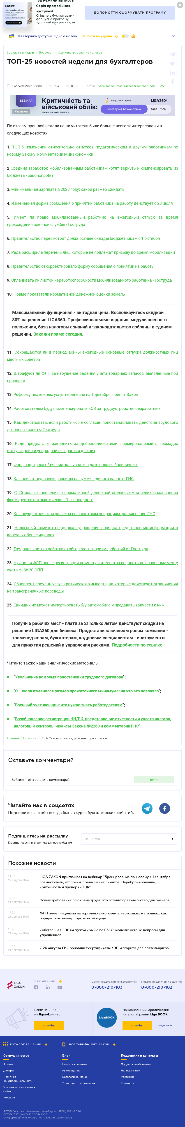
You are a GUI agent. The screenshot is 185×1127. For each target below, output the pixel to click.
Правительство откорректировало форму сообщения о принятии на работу (82, 266)
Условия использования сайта (19, 1089)
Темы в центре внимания (78, 1083)
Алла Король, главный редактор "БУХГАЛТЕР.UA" (131, 86)
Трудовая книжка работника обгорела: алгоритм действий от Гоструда (81, 548)
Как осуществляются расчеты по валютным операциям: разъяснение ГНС (84, 513)
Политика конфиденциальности (17, 1078)
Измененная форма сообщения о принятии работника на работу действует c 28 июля (92, 203)
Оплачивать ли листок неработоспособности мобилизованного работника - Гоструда (91, 280)
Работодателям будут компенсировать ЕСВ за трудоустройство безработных (87, 408)
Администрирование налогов (80, 52)
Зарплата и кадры (20, 52)
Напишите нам (130, 1070)
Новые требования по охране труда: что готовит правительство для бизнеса (104, 900)
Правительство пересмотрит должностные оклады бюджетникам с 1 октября (85, 238)
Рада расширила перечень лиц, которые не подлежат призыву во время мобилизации (93, 252)
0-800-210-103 (106, 987)
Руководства (71, 1070)
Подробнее (164, 1025)
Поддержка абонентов (136, 1064)
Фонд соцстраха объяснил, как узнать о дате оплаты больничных (76, 464)
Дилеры (8, 1070)
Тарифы (49, 1025)
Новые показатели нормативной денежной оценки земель (69, 294)
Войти (154, 779)
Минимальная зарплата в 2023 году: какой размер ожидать (68, 189)
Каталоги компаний (75, 1076)
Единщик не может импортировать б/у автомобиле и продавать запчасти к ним (89, 605)
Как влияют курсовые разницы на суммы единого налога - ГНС (74, 478)
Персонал (46, 52)
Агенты (8, 1064)
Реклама (9, 1097)
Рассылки (127, 1076)
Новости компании (74, 1064)
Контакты (127, 1083)
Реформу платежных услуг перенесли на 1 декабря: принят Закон (76, 394)
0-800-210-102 (156, 987)
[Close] (180, 5)
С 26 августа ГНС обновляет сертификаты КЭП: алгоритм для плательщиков (104, 948)
